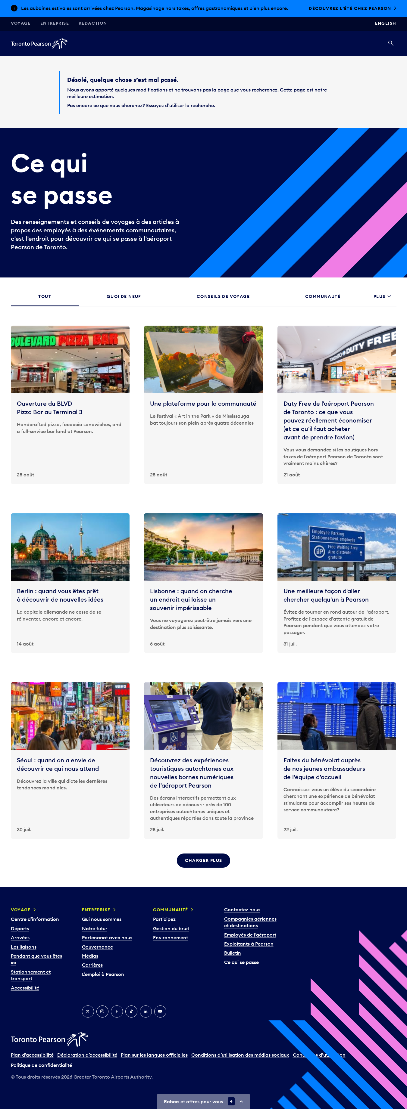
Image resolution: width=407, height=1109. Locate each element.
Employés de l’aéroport (250, 941)
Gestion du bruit (171, 935)
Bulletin (232, 959)
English (385, 29)
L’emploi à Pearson (103, 980)
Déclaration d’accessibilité (87, 1061)
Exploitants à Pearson (249, 950)
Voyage (21, 29)
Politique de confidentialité (41, 1071)
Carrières (92, 971)
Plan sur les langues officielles (154, 1061)
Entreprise (54, 29)
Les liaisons (23, 953)
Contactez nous (242, 916)
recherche (202, 112)
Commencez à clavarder (357, 11)
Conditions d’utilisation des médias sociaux (240, 1061)
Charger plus (203, 866)
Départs (20, 935)
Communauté (170, 916)
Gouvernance (97, 953)
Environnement (170, 944)
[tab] (45, 303)
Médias (90, 962)
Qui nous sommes (101, 925)
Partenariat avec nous (107, 944)
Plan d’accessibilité (32, 1061)
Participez (164, 925)
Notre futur (94, 935)
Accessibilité (25, 994)
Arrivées (20, 944)
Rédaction (93, 29)
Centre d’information (35, 925)
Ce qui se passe (241, 968)
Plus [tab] (380, 302)
